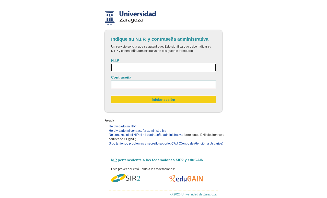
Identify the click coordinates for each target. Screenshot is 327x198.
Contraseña (121, 77)
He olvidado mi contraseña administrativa (137, 131)
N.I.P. (115, 60)
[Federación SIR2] (125, 178)
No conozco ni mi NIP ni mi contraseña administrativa (146, 135)
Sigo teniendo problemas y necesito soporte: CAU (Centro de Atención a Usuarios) (166, 143)
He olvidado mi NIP (122, 126)
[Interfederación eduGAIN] (186, 178)
